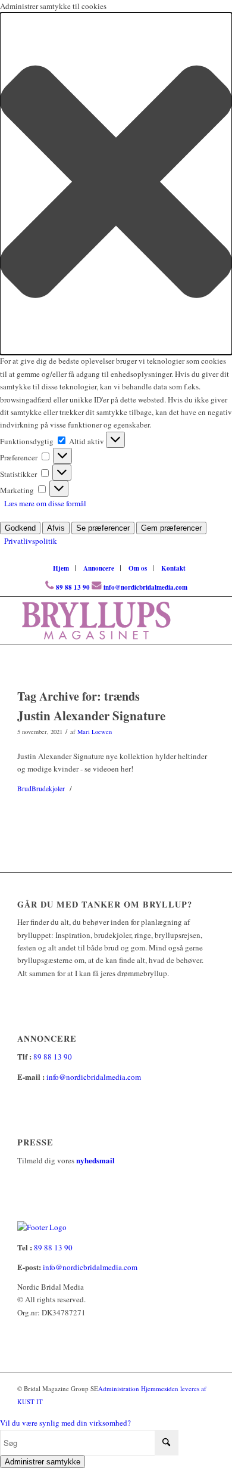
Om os (137, 568)
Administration (119, 1388)
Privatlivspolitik (30, 540)
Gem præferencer (171, 528)
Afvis (56, 528)
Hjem (61, 568)
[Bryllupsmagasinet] (96, 621)
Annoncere (98, 568)
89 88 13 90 (73, 587)
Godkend (20, 528)
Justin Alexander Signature (91, 715)
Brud (24, 788)
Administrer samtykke (42, 1461)
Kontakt (173, 568)
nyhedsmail (95, 1160)
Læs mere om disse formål (45, 503)
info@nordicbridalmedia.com (145, 587)
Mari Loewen (94, 731)
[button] (116, 184)
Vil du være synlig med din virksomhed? (65, 1422)
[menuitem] (61, 568)
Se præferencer (103, 528)
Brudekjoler (48, 788)
